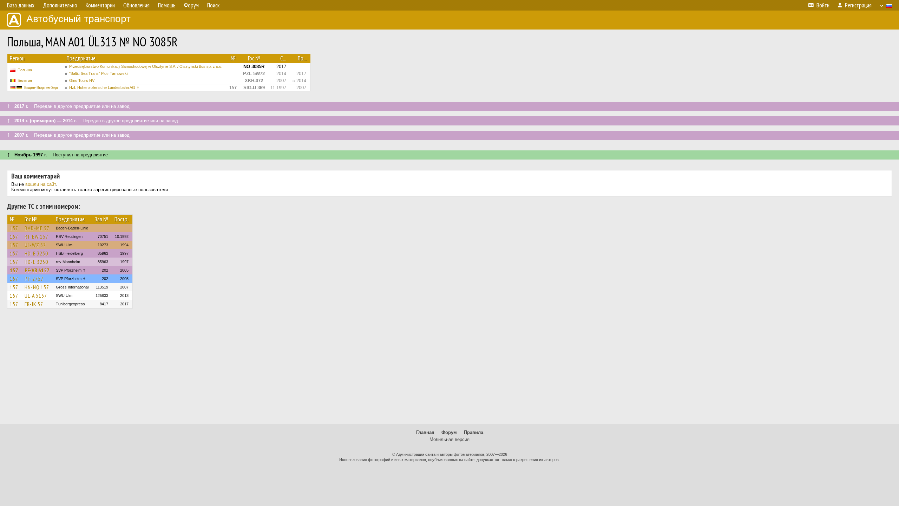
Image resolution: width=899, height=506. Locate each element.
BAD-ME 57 (37, 228)
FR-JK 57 (34, 303)
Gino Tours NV (81, 80)
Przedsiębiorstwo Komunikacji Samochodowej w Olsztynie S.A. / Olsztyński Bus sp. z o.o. (145, 66)
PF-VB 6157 (37, 270)
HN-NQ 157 (37, 287)
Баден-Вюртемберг (41, 87)
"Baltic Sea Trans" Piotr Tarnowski (98, 73)
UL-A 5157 (36, 295)
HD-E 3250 (36, 253)
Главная (425, 432)
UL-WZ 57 (35, 244)
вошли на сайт (40, 184)
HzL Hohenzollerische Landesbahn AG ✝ (104, 87)
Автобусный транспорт (78, 18)
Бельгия (25, 80)
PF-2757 (34, 278)
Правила (473, 432)
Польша (25, 70)
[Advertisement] (449, 369)
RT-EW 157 (36, 236)
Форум (449, 432)
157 (14, 228)
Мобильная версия (449, 439)
